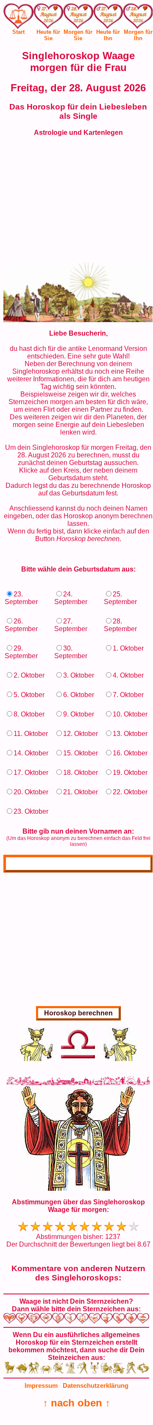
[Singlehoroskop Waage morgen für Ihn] (138, 17)
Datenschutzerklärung (95, 1385)
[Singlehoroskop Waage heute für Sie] (48, 17)
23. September (21, 598)
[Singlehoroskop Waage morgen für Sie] (78, 17)
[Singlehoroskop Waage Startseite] (18, 26)
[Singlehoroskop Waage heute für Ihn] (108, 17)
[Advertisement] (78, 203)
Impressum (41, 1385)
